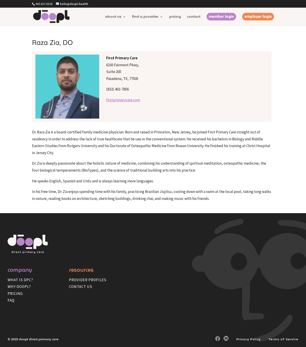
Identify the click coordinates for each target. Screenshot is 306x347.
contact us (80, 286)
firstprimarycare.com (123, 99)
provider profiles (87, 279)
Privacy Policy (248, 339)
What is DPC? (20, 279)
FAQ (11, 300)
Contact (193, 17)
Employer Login (258, 16)
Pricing (175, 17)
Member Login (221, 16)
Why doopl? (19, 286)
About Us (113, 17)
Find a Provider (145, 17)
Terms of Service (283, 339)
